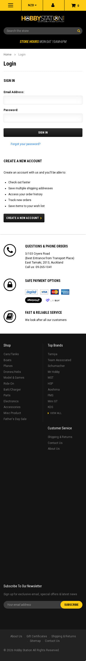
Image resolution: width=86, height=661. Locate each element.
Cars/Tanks (11, 354)
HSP (50, 383)
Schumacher (56, 366)
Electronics (11, 401)
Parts (7, 395)
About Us (54, 448)
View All (56, 413)
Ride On (9, 383)
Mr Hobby (54, 372)
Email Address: (14, 92)
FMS (50, 395)
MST (51, 377)
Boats (7, 360)
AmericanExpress (65, 292)
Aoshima (54, 389)
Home (7, 54)
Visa (44, 292)
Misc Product (12, 413)
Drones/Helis (12, 372)
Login (22, 54)
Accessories (12, 407)
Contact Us (55, 443)
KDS (50, 407)
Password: (11, 110)
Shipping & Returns (60, 437)
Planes (8, 366)
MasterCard (55, 292)
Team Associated (59, 360)
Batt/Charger (12, 389)
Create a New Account (22, 218)
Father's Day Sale (15, 419)
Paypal (31, 292)
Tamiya (52, 354)
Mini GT (53, 401)
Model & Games (14, 377)
